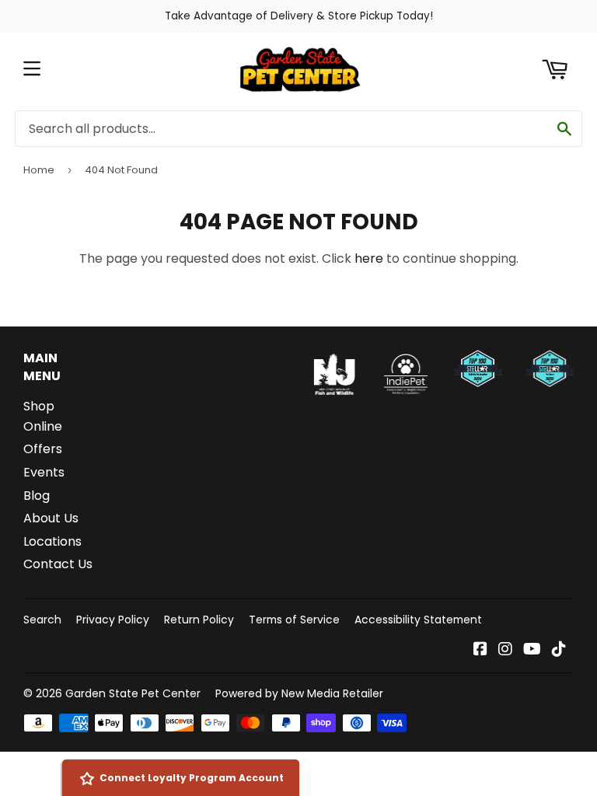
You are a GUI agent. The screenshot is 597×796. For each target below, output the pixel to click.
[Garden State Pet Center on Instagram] (505, 650)
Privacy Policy (112, 619)
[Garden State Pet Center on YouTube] (532, 650)
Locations (52, 541)
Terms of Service (294, 619)
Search (42, 619)
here (368, 258)
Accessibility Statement (418, 619)
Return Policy (199, 619)
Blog (36, 495)
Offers (42, 449)
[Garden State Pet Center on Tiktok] (559, 650)
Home (38, 169)
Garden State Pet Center (133, 693)
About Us (51, 518)
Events (44, 472)
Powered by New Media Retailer (299, 693)
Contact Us (58, 564)
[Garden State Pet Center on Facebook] (480, 650)
